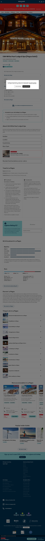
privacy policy (14, 278)
